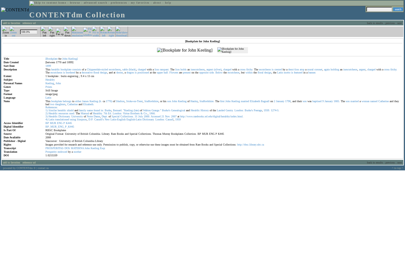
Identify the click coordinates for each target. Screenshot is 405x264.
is (273, 69)
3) (46, 116)
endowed (62, 151)
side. (212, 72)
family (82, 110)
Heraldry (50, 79)
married (245, 101)
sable (125, 69)
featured (298, 72)
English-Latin (134, 119)
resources (63, 113)
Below (219, 72)
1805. (337, 101)
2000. (147, 116)
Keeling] (73, 58)
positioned (143, 72)
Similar (52, 110)
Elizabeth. (88, 104)
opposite (204, 72)
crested (278, 69)
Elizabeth (255, 101)
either (78, 101)
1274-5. (275, 110)
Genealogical (178, 110)
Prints (48, 86)
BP (47, 123)
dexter (119, 72)
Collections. (127, 116)
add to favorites (11, 23)
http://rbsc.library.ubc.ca (250, 144)
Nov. (167, 116)
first (222, 101)
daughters (60, 104)
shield (70, 110)
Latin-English (118, 119)
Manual (85, 113)
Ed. (110, 113)
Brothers (135, 113)
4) (46, 119)
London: (239, 110)
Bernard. (117, 110)
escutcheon (115, 69)
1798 (288, 101)
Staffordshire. (206, 101)
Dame (97, 116)
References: (51, 107)
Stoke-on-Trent (134, 101)
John (65, 58)
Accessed (156, 116)
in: (102, 110)
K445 (69, 123)
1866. (152, 113)
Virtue (126, 113)
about (157, 2)
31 (136, 116)
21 (162, 116)
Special (116, 116)
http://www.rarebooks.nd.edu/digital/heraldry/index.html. (212, 116)
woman (365, 101)
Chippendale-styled (97, 69)
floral (96, 72)
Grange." (156, 110)
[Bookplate (51, 58)
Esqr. (103, 148)
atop (302, 69)
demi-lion (293, 69)
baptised (317, 101)
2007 (174, 116)
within (249, 72)
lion (157, 69)
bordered (70, 72)
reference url (29, 23)
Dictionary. (64, 116)
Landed (221, 110)
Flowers (173, 72)
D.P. (90, 119)
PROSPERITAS (54, 148)
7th (105, 113)
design (103, 72)
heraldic (55, 69)
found (97, 110)
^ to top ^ (397, 168)
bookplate (66, 69)
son (169, 101)
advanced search (95, 2)
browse (75, 2)
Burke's (166, 110)
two (52, 104)
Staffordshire (151, 101)
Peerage (258, 110)
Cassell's (99, 119)
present (187, 72)
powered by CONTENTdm (19, 168)
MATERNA (77, 148)
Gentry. (230, 110)
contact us (43, 168)
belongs (67, 101)
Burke (108, 110)
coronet (318, 69)
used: (72, 113)
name (90, 110)
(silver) (218, 69)
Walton (147, 110)
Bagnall (265, 101)
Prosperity (51, 151)
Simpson (82, 119)
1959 (178, 119)
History (205, 110)
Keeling (49, 83)
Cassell (170, 119)
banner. (312, 72)
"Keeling (128, 110)
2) (46, 113)
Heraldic (195, 110)
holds (183, 69)
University (77, 116)
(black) (132, 69)
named (373, 101)
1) (46, 110)
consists (76, 69)
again (327, 69)
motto (287, 72)
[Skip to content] (43, 2)
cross (242, 69)
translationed (62, 119)
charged (142, 69)
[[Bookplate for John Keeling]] (184, 50)
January (280, 101)
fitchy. (249, 69)
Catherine (383, 101)
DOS (67, 148)
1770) (109, 101)
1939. (267, 110)
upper (160, 72)
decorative (87, 72)
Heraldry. (98, 113)
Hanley (194, 101)
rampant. (164, 69)
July (140, 116)
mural (310, 69)
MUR (53, 123)
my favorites (140, 2)
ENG (60, 123)
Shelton (120, 101)
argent (209, 69)
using (73, 119)
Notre (90, 116)
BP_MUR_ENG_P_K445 (59, 126)
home (62, 2)
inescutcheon (198, 69)
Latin (280, 72)
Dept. (105, 116)
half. (166, 72)
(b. (100, 101)
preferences (119, 2)
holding (335, 69)
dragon (130, 72)
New (107, 119)
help (168, 2)
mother (77, 151)
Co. (146, 113)
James (85, 101)
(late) (136, 110)
